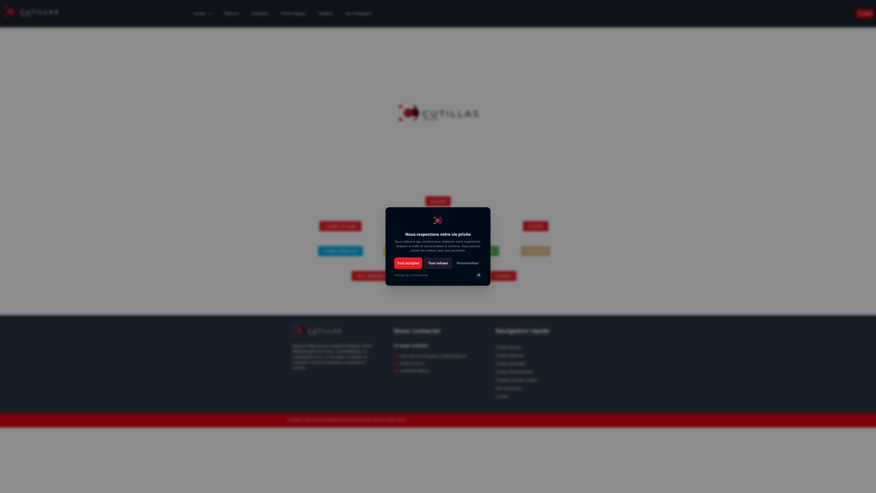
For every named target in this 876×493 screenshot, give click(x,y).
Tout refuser (438, 263)
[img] (479, 275)
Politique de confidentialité (411, 275)
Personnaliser (468, 263)
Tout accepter (408, 263)
